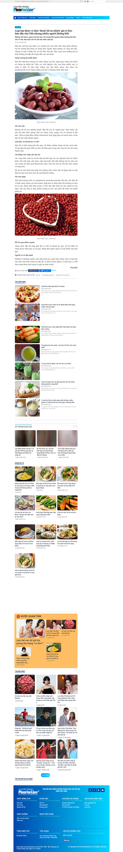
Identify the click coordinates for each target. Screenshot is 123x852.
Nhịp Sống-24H (22, 17)
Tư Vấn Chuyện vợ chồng (70, 807)
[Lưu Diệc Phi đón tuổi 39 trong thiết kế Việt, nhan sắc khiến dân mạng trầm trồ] (53, 624)
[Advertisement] (46, 596)
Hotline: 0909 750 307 (42, 1)
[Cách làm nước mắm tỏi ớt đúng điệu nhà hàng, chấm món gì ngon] (27, 312)
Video (78, 17)
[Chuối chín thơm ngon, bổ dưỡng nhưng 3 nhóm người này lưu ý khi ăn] (25, 749)
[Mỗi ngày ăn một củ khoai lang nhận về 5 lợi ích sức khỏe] (25, 531)
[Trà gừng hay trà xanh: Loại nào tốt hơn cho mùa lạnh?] (27, 353)
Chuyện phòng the (68, 803)
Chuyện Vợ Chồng (43, 17)
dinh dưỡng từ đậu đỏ (48, 275)
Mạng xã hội (21, 807)
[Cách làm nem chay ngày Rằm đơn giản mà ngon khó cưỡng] (27, 334)
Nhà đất (19, 803)
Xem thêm (45, 775)
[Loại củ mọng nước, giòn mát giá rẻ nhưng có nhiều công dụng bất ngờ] (46, 531)
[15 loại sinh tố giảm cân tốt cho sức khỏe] (27, 371)
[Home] (15, 17)
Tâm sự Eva (66, 805)
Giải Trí (41, 803)
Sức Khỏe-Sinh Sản (57, 17)
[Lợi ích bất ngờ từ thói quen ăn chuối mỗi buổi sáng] (67, 531)
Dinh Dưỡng (70, 17)
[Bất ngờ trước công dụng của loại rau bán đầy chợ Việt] (67, 473)
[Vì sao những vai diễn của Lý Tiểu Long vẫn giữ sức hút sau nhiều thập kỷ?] (46, 716)
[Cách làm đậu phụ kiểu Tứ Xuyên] (27, 294)
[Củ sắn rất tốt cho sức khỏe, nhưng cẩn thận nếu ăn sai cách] (25, 502)
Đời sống (20, 805)
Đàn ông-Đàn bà (90, 803)
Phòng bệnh (43, 805)
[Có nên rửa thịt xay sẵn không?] (69, 624)
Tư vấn (87, 805)
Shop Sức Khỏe (87, 17)
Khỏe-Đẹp (32, 17)
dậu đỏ (38, 275)
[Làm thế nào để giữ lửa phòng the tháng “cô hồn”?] (31, 628)
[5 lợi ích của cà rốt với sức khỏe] (67, 502)
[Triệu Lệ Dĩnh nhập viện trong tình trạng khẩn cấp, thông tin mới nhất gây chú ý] (23, 651)
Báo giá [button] (66, 840)
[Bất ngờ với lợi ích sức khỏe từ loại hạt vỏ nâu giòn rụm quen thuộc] (46, 473)
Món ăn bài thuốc (23, 818)
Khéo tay (18, 27)
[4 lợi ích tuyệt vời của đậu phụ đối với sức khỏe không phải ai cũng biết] (27, 389)
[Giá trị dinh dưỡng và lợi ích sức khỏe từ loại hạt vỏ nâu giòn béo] (25, 560)
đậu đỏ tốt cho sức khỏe (62, 275)
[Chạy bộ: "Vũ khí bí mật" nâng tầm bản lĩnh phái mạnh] (25, 716)
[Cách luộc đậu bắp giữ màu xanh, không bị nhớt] (46, 502)
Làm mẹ (87, 807)
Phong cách (43, 807)
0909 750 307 (67, 835)
